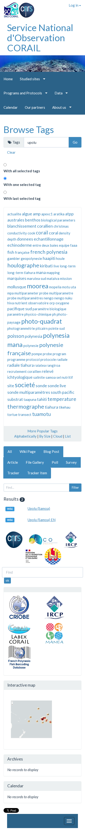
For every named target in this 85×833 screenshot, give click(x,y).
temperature (61, 399)
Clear (11, 152)
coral (53, 232)
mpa (10, 293)
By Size (45, 436)
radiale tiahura (20, 365)
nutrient (21, 303)
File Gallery (35, 462)
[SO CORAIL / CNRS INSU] (17, 8)
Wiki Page (28, 451)
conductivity (17, 233)
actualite (14, 214)
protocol (33, 359)
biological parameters (58, 220)
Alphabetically (25, 436)
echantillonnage (49, 238)
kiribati (46, 265)
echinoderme (19, 245)
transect (24, 414)
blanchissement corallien (30, 226)
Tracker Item (37, 473)
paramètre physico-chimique (29, 314)
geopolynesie (31, 258)
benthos (32, 219)
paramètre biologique (49, 309)
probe (47, 354)
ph (54, 314)
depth (11, 239)
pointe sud (56, 328)
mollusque (16, 286)
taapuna (30, 399)
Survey (71, 462)
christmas (61, 226)
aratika (58, 214)
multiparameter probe (31, 293)
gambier (13, 258)
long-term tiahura (21, 272)
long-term (68, 266)
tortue (12, 414)
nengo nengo (54, 298)
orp (52, 303)
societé (25, 385)
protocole (48, 359)
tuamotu (41, 414)
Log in (74, 5)
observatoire (38, 303)
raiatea (40, 365)
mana (41, 272)
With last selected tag (22, 198)
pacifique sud (19, 308)
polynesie (30, 345)
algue (27, 213)
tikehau (64, 407)
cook (31, 233)
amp (37, 213)
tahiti (42, 399)
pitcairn (42, 328)
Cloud (57, 436)
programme (16, 359)
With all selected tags (22, 171)
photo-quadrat (41, 321)
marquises (16, 278)
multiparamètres (30, 298)
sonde (41, 385)
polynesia (33, 336)
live (56, 266)
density (64, 233)
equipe (64, 245)
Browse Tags (29, 129)
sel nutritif (64, 377)
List (68, 436)
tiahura (51, 407)
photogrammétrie (21, 328)
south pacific (62, 392)
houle (60, 258)
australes (15, 219)
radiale (62, 359)
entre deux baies (45, 245)
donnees (25, 238)
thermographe (25, 406)
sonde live (57, 385)
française (22, 252)
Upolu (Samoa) (39, 508)
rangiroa (53, 365)
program (59, 354)
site (10, 385)
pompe (37, 354)
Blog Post (51, 451)
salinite (39, 377)
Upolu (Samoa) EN (41, 520)
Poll (55, 462)
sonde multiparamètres (28, 392)
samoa (51, 377)
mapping (53, 272)
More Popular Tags (42, 431)
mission (66, 278)
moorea (37, 286)
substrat (15, 399)
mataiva (53, 278)
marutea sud (36, 278)
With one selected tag (22, 184)
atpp (69, 213)
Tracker (13, 473)
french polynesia (48, 252)
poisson (15, 336)
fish (10, 252)
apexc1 (47, 214)
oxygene (62, 303)
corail (42, 232)
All (10, 451)
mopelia (55, 287)
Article (12, 462)
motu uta (69, 287)
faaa (73, 245)
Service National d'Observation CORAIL (40, 37)
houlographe (23, 265)
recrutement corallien (24, 371)
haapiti (49, 258)
